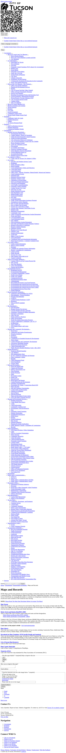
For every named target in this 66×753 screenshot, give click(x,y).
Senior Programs (15, 372)
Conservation (14, 504)
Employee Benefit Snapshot (18, 351)
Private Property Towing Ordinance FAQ (22, 98)
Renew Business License (18, 143)
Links (12, 431)
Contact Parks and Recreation (19, 389)
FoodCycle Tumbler (16, 276)
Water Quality (15, 515)
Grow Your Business (16, 265)
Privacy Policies (5, 750)
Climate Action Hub (16, 78)
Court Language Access (17, 174)
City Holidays (15, 352)
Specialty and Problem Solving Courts (21, 161)
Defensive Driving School (18, 177)
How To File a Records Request (19, 203)
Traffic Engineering (16, 531)
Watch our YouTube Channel (12, 741)
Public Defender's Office (17, 164)
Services (6, 580)
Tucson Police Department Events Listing (22, 456)
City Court (10, 160)
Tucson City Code (16, 254)
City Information (12, 60)
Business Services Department (16, 132)
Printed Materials (15, 290)
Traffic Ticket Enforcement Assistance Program (24, 200)
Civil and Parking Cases (17, 217)
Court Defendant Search (17, 219)
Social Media (14, 70)
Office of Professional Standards (20, 469)
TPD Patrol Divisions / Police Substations (22, 430)
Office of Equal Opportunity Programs (21, 92)
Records (13, 427)
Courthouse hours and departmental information (24, 239)
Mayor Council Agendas (17, 245)
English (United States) (20, 40)
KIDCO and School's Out (18, 369)
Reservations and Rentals (18, 380)
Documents (14, 337)
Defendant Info (15, 175)
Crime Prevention (16, 438)
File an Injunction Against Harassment (21, 222)
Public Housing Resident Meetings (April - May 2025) (26, 348)
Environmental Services (14, 268)
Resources (14, 301)
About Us (13, 476)
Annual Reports (15, 467)
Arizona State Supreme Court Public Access (23, 208)
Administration (15, 281)
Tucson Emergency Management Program (22, 96)
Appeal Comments (16, 258)
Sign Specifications (16, 569)
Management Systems (17, 535)
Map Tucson (4, 604)
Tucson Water (11, 500)
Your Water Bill (15, 517)
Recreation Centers (16, 375)
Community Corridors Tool (18, 407)
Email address (4, 669)
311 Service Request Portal (15, 123)
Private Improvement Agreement (20, 557)
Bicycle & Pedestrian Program (19, 529)
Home (2, 585)
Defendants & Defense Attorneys (20, 484)
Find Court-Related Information (19, 182)
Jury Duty (13, 197)
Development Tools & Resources (20, 408)
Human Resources (13, 349)
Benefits (13, 358)
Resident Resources (13, 119)
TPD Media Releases (17, 464)
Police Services (15, 434)
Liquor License (15, 251)
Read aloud (5, 680)
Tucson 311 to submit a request (55, 707)
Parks (12, 374)
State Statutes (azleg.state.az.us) (19, 256)
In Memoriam (14, 323)
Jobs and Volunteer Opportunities (20, 388)
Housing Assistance (16, 334)
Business (6, 124)
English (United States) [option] (20, 47)
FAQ (12, 304)
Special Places (15, 393)
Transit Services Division (18, 543)
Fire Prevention (15, 307)
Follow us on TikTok (10, 744)
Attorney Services (16, 466)
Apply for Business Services (15, 126)
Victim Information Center (18, 489)
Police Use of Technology (18, 470)
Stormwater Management (18, 549)
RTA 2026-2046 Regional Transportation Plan (23, 579)
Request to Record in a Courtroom (20, 225)
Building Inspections (16, 400)
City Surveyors (15, 560)
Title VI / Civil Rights (17, 551)
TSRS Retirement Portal (17, 360)
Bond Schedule (15, 166)
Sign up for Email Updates (11, 747)
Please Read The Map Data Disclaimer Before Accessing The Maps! (24, 601)
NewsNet (13, 65)
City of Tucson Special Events (19, 99)
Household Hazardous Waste (19, 279)
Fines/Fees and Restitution (18, 183)
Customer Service (16, 503)
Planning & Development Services (20, 87)
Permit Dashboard (16, 419)
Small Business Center (14, 523)
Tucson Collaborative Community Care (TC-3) (23, 321)
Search (2, 583)
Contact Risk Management (18, 497)
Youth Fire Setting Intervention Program (22, 320)
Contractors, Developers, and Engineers (22, 501)
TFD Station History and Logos (19, 326)
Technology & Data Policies (18, 79)
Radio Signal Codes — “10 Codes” (20, 447)
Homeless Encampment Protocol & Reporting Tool (25, 95)
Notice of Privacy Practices (18, 317)
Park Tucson (14, 538)
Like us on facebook (9, 737)
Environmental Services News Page (20, 289)
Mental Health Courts (17, 194)
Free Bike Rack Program (17, 577)
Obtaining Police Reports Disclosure (21, 492)
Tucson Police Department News (20, 462)
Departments (7, 130)
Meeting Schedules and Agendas (16, 105)
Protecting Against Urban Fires (19, 521)
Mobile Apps (14, 68)
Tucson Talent (15, 363)
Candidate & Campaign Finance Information (23, 248)
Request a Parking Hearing (18, 227)
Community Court (16, 213)
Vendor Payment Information (19, 138)
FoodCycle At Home (16, 275)
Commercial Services (17, 278)
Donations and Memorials (18, 383)
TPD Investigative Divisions (18, 459)
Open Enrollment (15, 362)
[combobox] (9, 44)
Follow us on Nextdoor (10, 745)
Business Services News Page (19, 155)
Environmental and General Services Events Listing (25, 285)
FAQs (12, 327)
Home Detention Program (18, 191)
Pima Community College (18, 357)
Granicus (23, 751)
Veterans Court (15, 231)
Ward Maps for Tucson (17, 62)
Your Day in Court (16, 189)
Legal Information (16, 199)
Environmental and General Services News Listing (24, 287)
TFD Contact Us (15, 324)
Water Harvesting (15, 565)
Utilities (10, 121)
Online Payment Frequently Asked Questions (23, 137)
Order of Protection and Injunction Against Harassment (26, 214)
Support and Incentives (17, 267)
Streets (13, 548)
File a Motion (14, 220)
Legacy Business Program (18, 526)
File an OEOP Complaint (18, 303)
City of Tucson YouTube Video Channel (22, 90)
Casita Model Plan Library (18, 402)
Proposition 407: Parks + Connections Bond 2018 (24, 385)
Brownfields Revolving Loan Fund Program (23, 282)
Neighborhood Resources (18, 414)
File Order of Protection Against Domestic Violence (25, 223)
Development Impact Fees (18, 133)
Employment (35, 750)
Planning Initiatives (16, 422)
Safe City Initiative (16, 102)
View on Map (4, 717)
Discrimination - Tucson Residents (20, 295)
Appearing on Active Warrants (19, 202)
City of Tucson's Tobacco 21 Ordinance (22, 140)
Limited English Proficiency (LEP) (20, 299)
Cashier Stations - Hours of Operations (21, 135)
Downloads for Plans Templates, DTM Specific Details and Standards (21, 634)
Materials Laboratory (16, 552)
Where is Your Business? (17, 498)
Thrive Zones (14, 340)
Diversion (13, 486)
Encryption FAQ (15, 472)
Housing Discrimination (17, 296)
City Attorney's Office (14, 157)
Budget (13, 88)
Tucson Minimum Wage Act (18, 152)
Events (13, 524)
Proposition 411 (15, 571)
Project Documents (16, 573)
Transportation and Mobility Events (20, 576)
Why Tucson (14, 262)
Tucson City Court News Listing (20, 206)
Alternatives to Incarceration (18, 180)
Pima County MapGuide (8, 646)
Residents (6, 116)
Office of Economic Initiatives (19, 85)
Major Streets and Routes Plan (15, 615)
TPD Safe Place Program (18, 452)
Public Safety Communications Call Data (22, 479)
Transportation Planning (17, 545)
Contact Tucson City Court (18, 188)
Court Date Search (16, 169)
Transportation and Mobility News (20, 574)
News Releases (15, 64)
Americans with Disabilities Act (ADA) (21, 293)
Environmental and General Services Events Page (24, 284)
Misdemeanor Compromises (18, 490)
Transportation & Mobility (15, 528)
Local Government (13, 112)
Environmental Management (18, 272)
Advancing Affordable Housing (19, 343)
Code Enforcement (16, 405)
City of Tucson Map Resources (10, 642)
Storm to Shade (15, 514)
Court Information (16, 171)
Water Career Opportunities (18, 507)
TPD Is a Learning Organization (20, 433)
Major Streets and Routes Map (13, 612)
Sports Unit (14, 377)
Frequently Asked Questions (18, 186)
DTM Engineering (16, 532)
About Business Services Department (21, 150)
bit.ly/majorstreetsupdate (28, 625)
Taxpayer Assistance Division (19, 149)
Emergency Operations (17, 313)
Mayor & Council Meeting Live (16, 104)
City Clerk (10, 110)
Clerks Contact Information (18, 244)
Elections (10, 109)
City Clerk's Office (13, 242)
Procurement (14, 146)
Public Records (15, 253)
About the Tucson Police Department (21, 450)
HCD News (14, 330)
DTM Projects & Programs (18, 546)
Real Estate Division (16, 540)
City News (14, 76)
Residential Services (16, 270)
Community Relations (17, 506)
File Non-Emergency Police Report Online (22, 458)
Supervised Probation (17, 195)
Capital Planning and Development (20, 382)
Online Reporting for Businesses (20, 455)
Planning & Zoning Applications (20, 424)
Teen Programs (15, 371)
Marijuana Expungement (17, 211)
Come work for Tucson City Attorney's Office (23, 158)
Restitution (14, 163)
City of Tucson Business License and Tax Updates (24, 141)
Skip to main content (6, 1)
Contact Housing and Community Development (24, 341)
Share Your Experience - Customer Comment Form (25, 240)
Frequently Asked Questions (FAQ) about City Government (27, 67)
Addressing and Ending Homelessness (21, 332)
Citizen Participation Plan (18, 346)
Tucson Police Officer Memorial (19, 448)
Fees (12, 410)
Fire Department (12, 306)
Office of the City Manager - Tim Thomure (19, 84)
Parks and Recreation (13, 365)
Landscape (14, 534)
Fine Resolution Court (17, 192)
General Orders (15, 442)
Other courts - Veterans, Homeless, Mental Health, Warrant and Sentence (30, 172)
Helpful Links (15, 209)
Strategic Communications (18, 566)
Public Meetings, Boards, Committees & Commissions (25, 425)
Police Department (13, 428)
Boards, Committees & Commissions (21, 250)
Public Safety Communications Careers (21, 481)
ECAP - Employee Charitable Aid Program (22, 355)
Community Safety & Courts (15, 118)
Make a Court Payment (17, 236)
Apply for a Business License (19, 144)
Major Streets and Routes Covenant (16, 616)
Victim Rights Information (18, 453)
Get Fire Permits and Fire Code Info (21, 310)
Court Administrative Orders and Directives (23, 168)
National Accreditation (17, 391)
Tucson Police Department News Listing (22, 461)
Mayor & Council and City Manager (17, 54)
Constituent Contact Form (15, 113)
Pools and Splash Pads (17, 366)
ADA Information (16, 237)
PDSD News (14, 416)
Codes (12, 403)
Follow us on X (8, 739)
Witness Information (16, 493)
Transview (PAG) (6, 651)
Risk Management (12, 495)
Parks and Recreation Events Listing (21, 396)
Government (7, 53)
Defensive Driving (16, 228)
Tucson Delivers (12, 107)
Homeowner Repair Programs (19, 344)
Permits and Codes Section (18, 556)
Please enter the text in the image (11, 682)
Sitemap (29, 750)
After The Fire (15, 315)
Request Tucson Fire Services (19, 309)
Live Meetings (15, 59)
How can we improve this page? (9, 664)
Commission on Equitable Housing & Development (25, 338)
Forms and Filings (16, 216)
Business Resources (13, 127)
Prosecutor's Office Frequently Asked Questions (24, 487)
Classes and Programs (17, 368)
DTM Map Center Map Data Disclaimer (22, 562)
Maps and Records (16, 537)
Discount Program (16, 394)
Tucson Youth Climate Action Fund (17, 115)
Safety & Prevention (16, 318)
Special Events (15, 379)
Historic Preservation (16, 413)
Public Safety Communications (16, 475)
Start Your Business (16, 264)
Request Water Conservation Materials (21, 509)
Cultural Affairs (15, 101)
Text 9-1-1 (14, 478)
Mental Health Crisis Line (18, 445)
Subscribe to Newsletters (17, 71)
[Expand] (12, 53)
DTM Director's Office (17, 568)
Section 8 (13, 335)
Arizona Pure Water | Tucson (19, 520)
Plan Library (4, 628)
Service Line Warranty (17, 93)
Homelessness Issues (16, 444)
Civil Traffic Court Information (19, 185)
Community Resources (17, 436)
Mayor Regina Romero (17, 56)
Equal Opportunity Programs (15, 292)
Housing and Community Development (18, 329)
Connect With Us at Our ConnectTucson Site (23, 261)
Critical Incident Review (17, 439)
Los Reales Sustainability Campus (20, 273)
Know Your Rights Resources (19, 82)
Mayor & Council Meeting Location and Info (23, 57)
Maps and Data (15, 386)
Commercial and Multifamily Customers (22, 512)
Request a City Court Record (19, 230)
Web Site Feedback (45, 750)
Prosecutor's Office (13, 483)
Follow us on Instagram (10, 742)
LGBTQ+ (13, 298)
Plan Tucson (14, 421)
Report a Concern (16, 559)
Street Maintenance (16, 542)
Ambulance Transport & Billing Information (23, 312)
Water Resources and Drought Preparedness (23, 511)
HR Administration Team (18, 354)
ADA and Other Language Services (20, 397)
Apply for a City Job (16, 73)
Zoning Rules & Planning (18, 74)
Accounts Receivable (17, 154)
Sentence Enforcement (17, 233)
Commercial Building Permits (16, 129)
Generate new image (7, 678)
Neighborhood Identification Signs (20, 554)
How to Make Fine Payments (19, 205)
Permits (13, 417)
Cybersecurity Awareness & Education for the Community (27, 81)
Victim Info (14, 234)
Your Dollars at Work (17, 518)
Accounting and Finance (17, 147)
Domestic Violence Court (18, 178)
